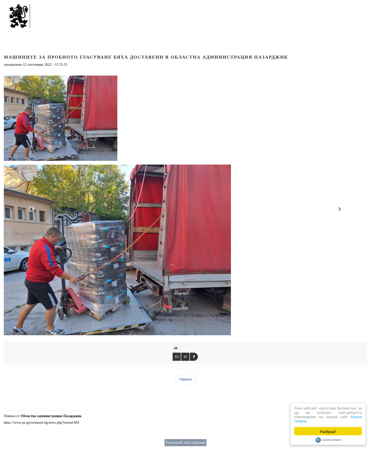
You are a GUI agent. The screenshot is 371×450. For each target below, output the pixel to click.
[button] (31, 208)
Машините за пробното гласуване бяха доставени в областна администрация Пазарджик (146, 57)
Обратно (185, 379)
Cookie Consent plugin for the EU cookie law (328, 440)
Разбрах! (328, 431)
